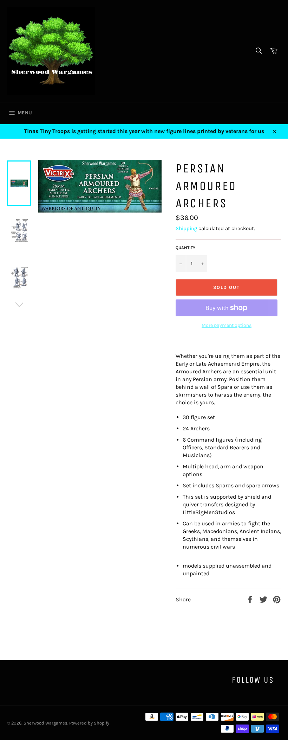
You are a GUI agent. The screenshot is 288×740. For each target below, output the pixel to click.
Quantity (185, 247)
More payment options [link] (226, 325)
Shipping (186, 228)
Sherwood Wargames (45, 723)
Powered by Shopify (89, 723)
